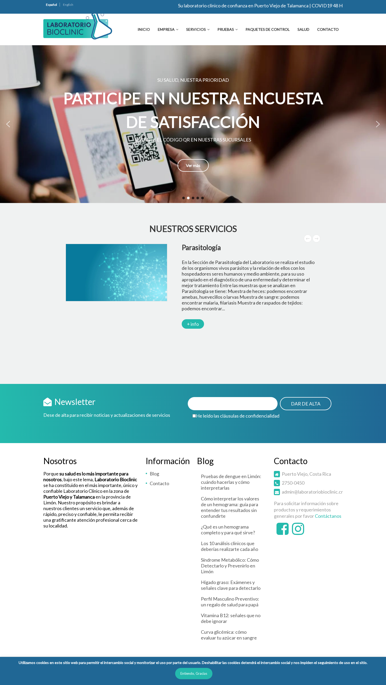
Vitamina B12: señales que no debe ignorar (230, 618)
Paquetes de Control (268, 29)
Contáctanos (328, 516)
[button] (193, 124)
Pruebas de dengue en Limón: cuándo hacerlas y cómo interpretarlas (231, 482)
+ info (193, 324)
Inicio (144, 29)
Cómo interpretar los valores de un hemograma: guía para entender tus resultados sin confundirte (230, 507)
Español (51, 5)
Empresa (166, 29)
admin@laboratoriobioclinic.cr (312, 492)
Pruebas (225, 29)
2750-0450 (293, 483)
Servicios (196, 29)
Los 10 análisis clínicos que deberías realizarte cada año (229, 546)
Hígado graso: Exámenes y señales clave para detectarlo (230, 585)
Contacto (328, 29)
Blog (154, 473)
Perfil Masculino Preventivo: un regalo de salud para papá (230, 601)
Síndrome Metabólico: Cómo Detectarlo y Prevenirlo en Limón (230, 565)
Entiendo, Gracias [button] (193, 673)
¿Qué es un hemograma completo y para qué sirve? (228, 529)
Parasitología (201, 247)
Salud (303, 29)
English (68, 5)
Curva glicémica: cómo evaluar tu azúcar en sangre (229, 635)
